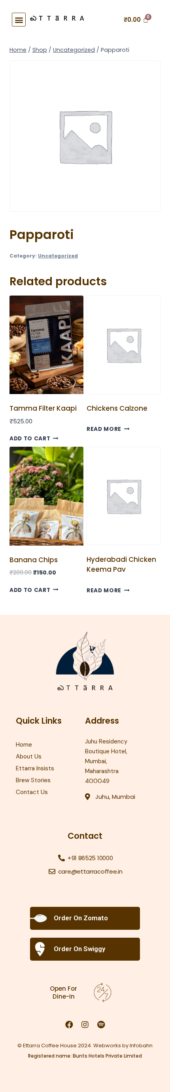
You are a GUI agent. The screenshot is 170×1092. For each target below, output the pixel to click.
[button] (19, 20)
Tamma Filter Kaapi (43, 408)
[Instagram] (85, 1025)
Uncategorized (58, 256)
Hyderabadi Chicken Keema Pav (121, 564)
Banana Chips (33, 560)
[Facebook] (69, 1025)
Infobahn (141, 1045)
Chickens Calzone (117, 408)
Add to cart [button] (29, 438)
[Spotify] (101, 1025)
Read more (104, 429)
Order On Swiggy (79, 949)
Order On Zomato (81, 918)
